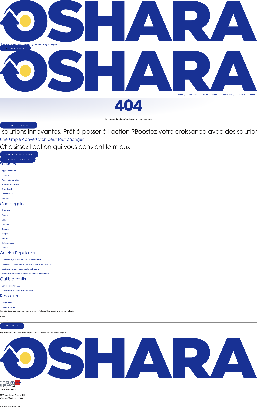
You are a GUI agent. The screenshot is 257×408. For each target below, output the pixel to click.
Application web (9, 171)
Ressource (227, 95)
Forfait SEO (6, 175)
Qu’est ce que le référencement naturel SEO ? (22, 260)
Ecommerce (7, 194)
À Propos (179, 95)
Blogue (215, 95)
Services (193, 95)
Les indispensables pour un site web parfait (21, 269)
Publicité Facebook (10, 185)
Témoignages (8, 243)
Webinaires (7, 303)
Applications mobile (10, 180)
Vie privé (6, 234)
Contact (241, 95)
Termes (5, 238)
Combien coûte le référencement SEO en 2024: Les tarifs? (27, 265)
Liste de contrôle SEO (11, 286)
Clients (5, 248)
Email (2, 317)
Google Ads (7, 189)
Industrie (5, 225)
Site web (5, 199)
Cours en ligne (8, 307)
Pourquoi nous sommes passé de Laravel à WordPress (25, 274)
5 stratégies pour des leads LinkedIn (17, 291)
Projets (205, 95)
